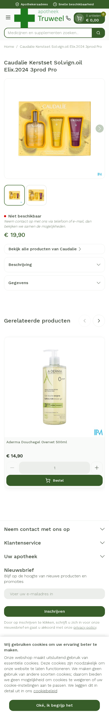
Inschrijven (54, 611)
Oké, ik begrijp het (54, 705)
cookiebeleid (45, 690)
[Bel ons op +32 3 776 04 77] (68, 18)
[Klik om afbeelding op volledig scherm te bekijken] (54, 129)
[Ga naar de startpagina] (39, 18)
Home (9, 46)
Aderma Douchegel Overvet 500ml (36, 442)
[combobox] (48, 33)
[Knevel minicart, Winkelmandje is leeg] (79, 18)
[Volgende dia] (99, 321)
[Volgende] (100, 129)
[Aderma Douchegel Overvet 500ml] (54, 387)
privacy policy (85, 627)
